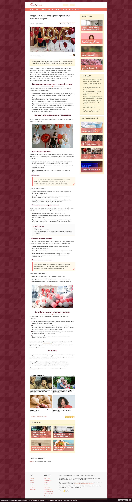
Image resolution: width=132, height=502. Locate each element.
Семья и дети (47, 480)
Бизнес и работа (48, 493)
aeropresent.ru (47, 343)
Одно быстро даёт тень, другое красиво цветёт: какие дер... (90, 68)
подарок (33, 416)
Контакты (32, 487)
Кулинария (47, 487)
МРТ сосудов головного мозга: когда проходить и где (91, 106)
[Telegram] (60, 23)
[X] (65, 23)
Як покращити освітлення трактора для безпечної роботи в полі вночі (93, 97)
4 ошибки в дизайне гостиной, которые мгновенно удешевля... (91, 28)
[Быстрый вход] (102, 5)
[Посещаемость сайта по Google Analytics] (66, 491)
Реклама (32, 485)
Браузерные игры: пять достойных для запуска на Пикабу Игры (92, 110)
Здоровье (46, 482)
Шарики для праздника (41, 229)
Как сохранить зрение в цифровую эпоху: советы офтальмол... (39, 434)
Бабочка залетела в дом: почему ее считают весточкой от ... (92, 55)
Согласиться (123, 500)
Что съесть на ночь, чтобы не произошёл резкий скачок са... (90, 131)
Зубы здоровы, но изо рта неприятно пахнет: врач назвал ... (91, 41)
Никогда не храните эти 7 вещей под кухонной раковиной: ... (63, 435)
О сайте (32, 482)
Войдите (32, 461)
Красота (46, 485)
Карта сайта (33, 489)
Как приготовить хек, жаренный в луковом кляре (63, 448)
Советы (32, 480)
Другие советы (48, 496)
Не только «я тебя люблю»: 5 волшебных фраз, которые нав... (91, 157)
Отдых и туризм (48, 491)
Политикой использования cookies (67, 500)
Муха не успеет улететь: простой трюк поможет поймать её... (41, 448)
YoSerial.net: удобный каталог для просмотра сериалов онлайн (92, 84)
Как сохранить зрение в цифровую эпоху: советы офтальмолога (92, 80)
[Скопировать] (73, 23)
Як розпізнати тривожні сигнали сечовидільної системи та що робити (92, 102)
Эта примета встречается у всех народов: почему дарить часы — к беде (53, 232)
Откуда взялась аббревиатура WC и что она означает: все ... (91, 170)
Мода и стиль (47, 489)
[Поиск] (98, 5)
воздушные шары (41, 416)
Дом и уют (47, 478)
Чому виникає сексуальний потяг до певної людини (92, 88)
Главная (32, 478)
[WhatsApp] (69, 23)
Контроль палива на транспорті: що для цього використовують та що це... (92, 93)
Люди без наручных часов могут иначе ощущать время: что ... (91, 144)
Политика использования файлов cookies (84, 483)
